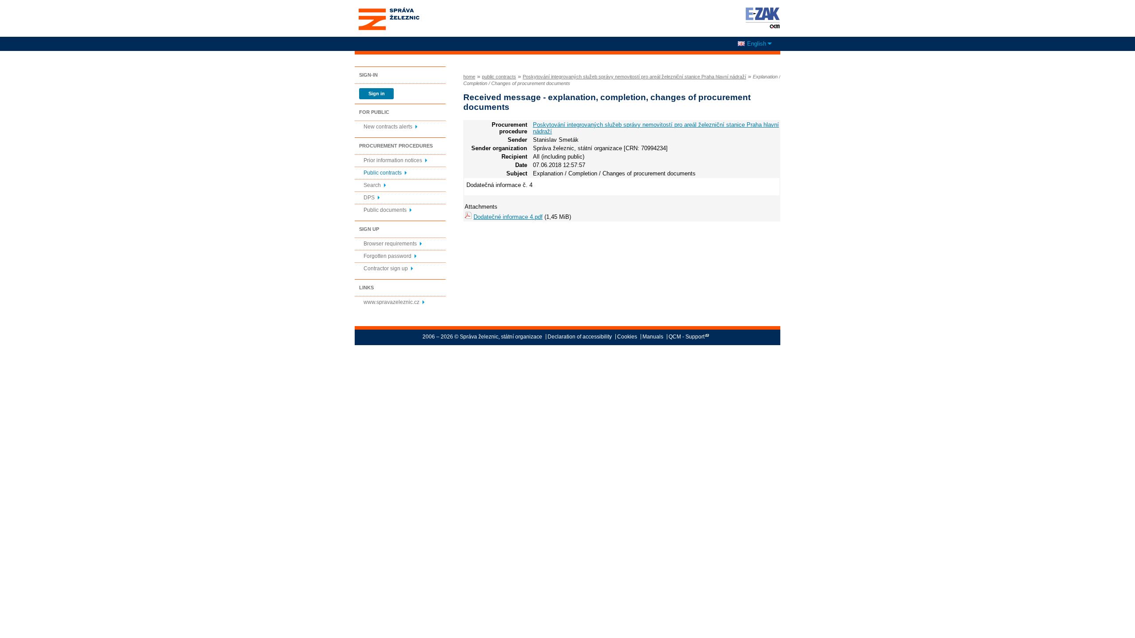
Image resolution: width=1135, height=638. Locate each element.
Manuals (652, 336)
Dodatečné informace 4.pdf (508, 217)
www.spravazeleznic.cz (391, 302)
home (469, 76)
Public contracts (383, 173)
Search (372, 185)
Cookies (627, 336)
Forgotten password (387, 256)
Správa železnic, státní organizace (389, 10)
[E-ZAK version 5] (761, 17)
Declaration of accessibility (580, 336)
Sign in (376, 93)
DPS (369, 198)
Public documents (385, 210)
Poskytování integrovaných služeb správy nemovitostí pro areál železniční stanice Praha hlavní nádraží (634, 76)
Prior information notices (393, 160)
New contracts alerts (388, 127)
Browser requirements (390, 244)
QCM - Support (686, 336)
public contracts (499, 76)
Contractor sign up (386, 268)
